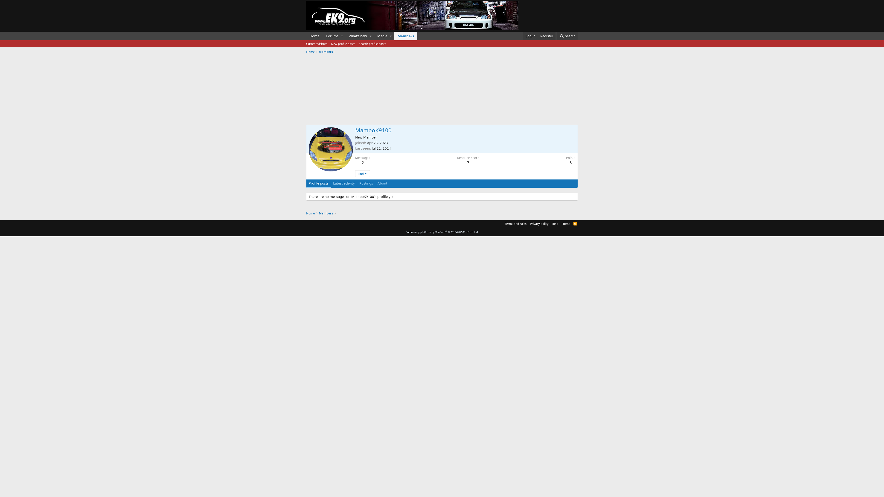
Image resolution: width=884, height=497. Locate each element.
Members (406, 36)
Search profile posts (372, 44)
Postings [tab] (366, 183)
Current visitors (316, 44)
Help (555, 224)
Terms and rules (515, 224)
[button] (342, 36)
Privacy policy (539, 224)
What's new (358, 36)
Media (382, 36)
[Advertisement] (442, 87)
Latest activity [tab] (344, 183)
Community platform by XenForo (442, 232)
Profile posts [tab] (319, 183)
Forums (332, 36)
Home (314, 36)
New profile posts (343, 44)
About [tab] (382, 183)
